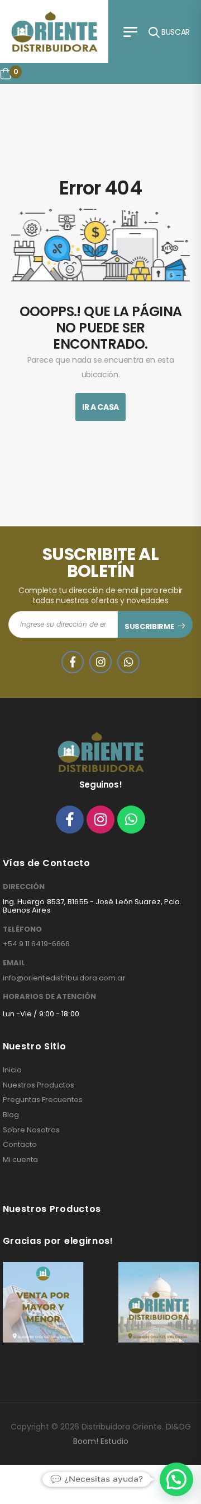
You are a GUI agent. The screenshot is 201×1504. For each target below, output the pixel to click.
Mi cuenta (20, 1159)
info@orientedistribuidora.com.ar (64, 978)
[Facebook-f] (70, 820)
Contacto (20, 1144)
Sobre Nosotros (31, 1130)
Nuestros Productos (38, 1085)
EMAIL (14, 963)
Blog (11, 1114)
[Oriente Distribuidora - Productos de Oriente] (54, 31)
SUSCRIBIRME (149, 626)
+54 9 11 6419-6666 (36, 943)
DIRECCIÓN (24, 886)
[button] (176, 1479)
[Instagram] (100, 820)
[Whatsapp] (131, 820)
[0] (5, 73)
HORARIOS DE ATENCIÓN (49, 996)
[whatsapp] (128, 662)
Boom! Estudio (100, 1441)
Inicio (12, 1070)
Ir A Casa (100, 407)
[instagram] (100, 662)
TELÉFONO (22, 929)
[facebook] (72, 662)
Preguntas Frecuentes (43, 1099)
